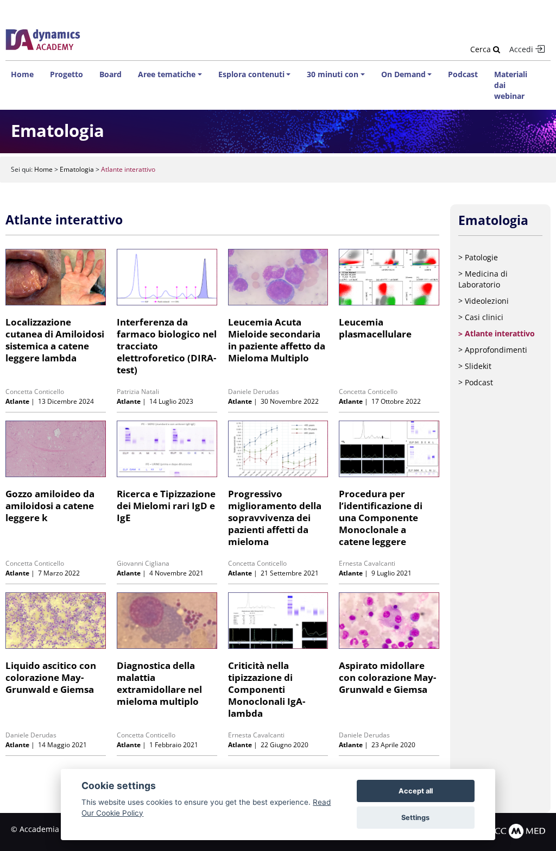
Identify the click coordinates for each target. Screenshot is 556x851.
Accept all (416, 791)
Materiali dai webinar (510, 85)
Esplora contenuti (251, 74)
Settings (415, 818)
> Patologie (478, 257)
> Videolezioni (483, 301)
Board (110, 74)
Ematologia (77, 169)
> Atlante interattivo (496, 333)
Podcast (463, 74)
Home (22, 74)
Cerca (481, 49)
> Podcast (475, 382)
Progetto (66, 74)
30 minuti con (332, 74)
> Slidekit (474, 366)
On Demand (403, 74)
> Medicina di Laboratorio (483, 279)
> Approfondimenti (492, 350)
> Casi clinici (480, 317)
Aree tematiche (166, 74)
